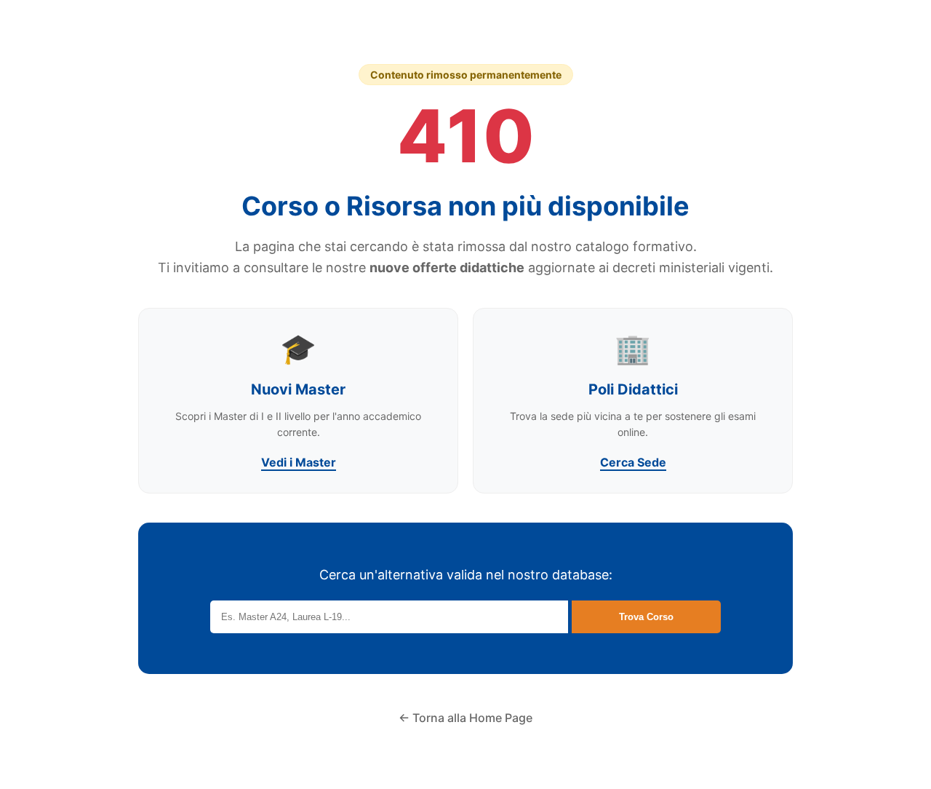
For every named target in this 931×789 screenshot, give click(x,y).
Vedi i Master (298, 462)
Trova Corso (646, 616)
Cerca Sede (633, 462)
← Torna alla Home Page (465, 717)
